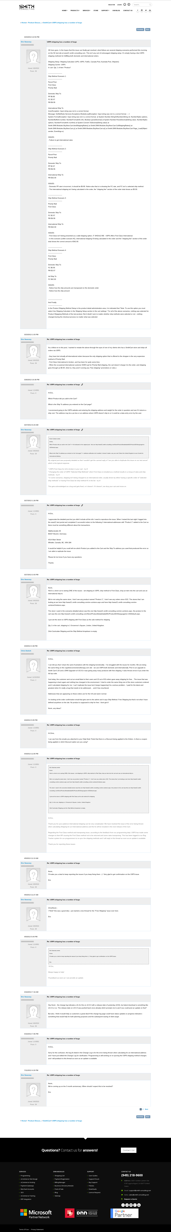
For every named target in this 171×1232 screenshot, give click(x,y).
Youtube (150, 10)
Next (147, 29)
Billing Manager (60, 1182)
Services (86, 10)
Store (96, 10)
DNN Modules (58, 1172)
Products (74, 10)
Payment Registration (62, 1179)
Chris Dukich (26, 651)
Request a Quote (130, 1199)
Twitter (146, 10)
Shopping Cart (60, 1176)
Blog (56, 1192)
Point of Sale (59, 1189)
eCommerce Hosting (28, 1182)
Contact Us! (128, 1150)
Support (104, 10)
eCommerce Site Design (29, 1179)
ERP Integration (26, 1199)
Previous (140, 29)
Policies (91, 1186)
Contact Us (127, 10)
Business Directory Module (64, 1186)
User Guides (93, 1176)
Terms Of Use (24, 1229)
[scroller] (167, 1229)
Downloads (93, 1189)
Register (111, 5)
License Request (94, 1192)
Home (64, 10)
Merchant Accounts (27, 1189)
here (116, 911)
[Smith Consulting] (26, 7)
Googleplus (135, 1205)
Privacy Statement (37, 1229)
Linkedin (142, 10)
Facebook (137, 10)
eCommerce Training (28, 1196)
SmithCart (47, 23)
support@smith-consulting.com (140, 1191)
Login (119, 5)
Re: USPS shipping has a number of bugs (63, 339)
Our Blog (116, 10)
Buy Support (93, 1182)
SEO (22, 1192)
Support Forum (94, 1179)
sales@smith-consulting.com (139, 1195)
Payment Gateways (27, 1186)
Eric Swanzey (26, 42)
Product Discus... (35, 23)
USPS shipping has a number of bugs (67, 23)
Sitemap (57, 1196)
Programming (25, 1176)
